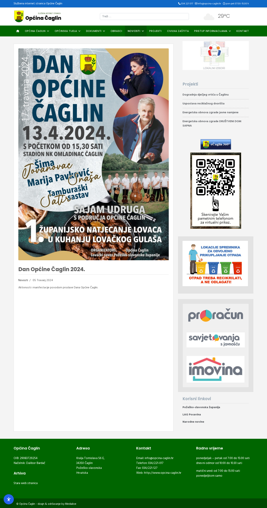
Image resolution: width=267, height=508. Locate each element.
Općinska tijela (66, 31)
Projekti (155, 31)
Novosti (134, 31)
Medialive (70, 504)
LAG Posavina (192, 414)
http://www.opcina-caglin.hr (162, 472)
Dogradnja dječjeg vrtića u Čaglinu (206, 94)
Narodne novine (193, 422)
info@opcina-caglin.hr (209, 4)
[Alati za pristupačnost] (9, 499)
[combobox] (144, 16)
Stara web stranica (26, 483)
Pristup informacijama (210, 31)
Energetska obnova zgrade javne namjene (210, 112)
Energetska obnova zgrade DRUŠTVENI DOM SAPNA (212, 123)
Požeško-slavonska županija (201, 407)
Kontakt (242, 31)
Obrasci (116, 31)
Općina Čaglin (35, 31)
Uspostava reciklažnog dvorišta (203, 103)
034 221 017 (187, 4)
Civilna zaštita (178, 31)
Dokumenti (94, 31)
